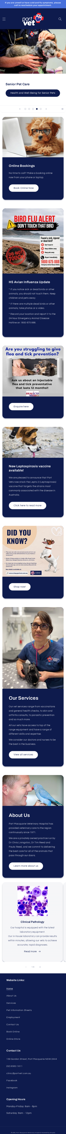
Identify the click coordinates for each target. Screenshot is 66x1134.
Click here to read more (27, 505)
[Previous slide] (19, 108)
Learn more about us (26, 866)
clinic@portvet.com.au (18, 1073)
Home (9, 989)
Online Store (13, 1039)
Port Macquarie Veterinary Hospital (28, 1132)
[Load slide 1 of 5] (25, 109)
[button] (4, 19)
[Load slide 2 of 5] (29, 109)
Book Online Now (24, 188)
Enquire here (21, 406)
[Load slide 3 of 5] (33, 109)
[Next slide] (46, 108)
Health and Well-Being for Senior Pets (32, 93)
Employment (13, 1017)
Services (11, 1003)
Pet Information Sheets (19, 1010)
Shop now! (20, 587)
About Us (11, 996)
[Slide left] (25, 967)
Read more (30, 951)
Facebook (11, 1080)
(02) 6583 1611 (14, 1066)
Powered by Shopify (48, 1132)
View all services (23, 754)
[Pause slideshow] (62, 108)
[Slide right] (40, 967)
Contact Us (12, 1024)
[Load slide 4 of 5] (37, 109)
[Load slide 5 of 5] (41, 109)
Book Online (13, 1032)
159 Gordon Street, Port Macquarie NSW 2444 (31, 1059)
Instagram (11, 1088)
